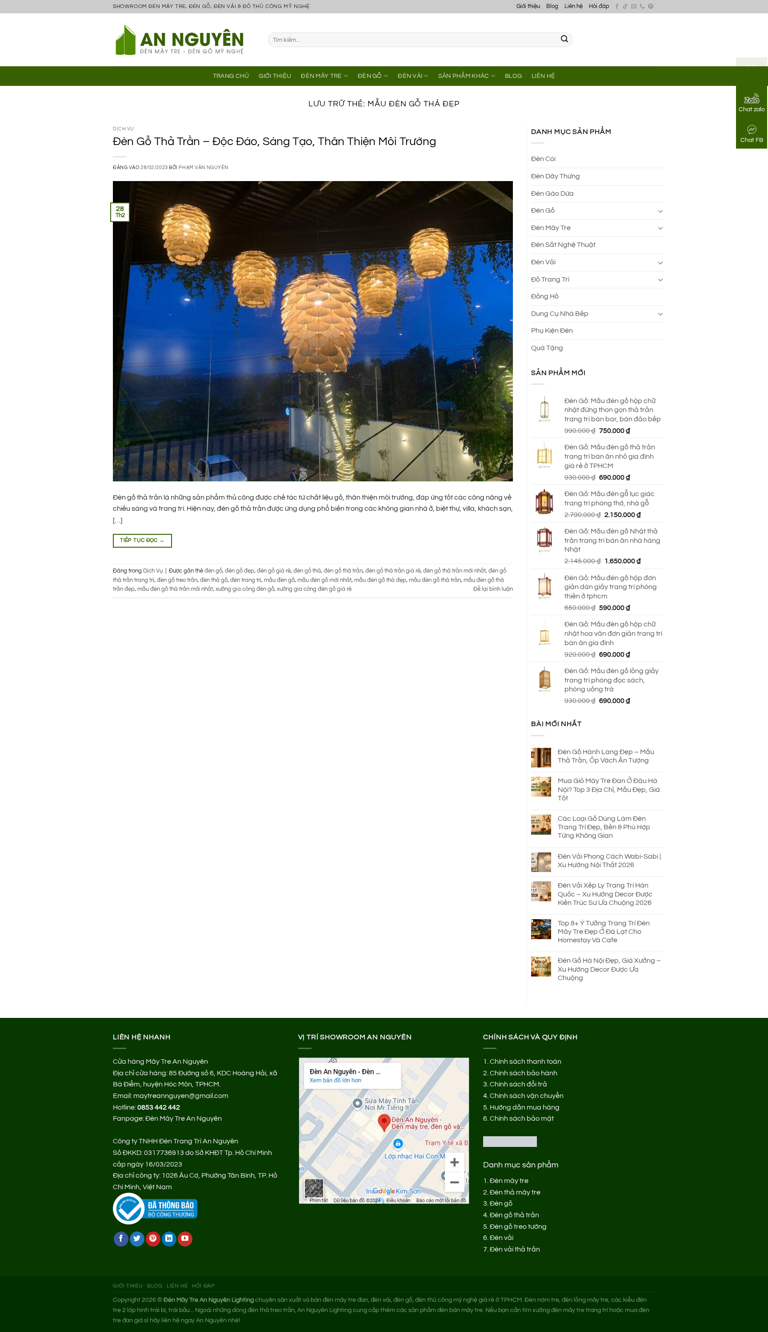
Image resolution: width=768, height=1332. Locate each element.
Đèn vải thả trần (515, 1249)
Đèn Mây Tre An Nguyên (183, 1118)
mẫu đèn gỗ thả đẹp (380, 580)
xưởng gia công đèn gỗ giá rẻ (314, 589)
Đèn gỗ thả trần (514, 1215)
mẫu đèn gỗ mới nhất (324, 580)
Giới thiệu (528, 6)
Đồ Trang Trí (550, 279)
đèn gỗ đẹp (239, 571)
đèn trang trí (245, 580)
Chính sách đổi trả (518, 1084)
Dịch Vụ (123, 128)
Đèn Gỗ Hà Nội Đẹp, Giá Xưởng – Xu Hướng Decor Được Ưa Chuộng (609, 969)
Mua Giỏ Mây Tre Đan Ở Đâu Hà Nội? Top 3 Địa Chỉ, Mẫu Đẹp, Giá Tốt (609, 789)
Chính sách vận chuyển (527, 1095)
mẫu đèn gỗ (279, 580)
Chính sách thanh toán (525, 1061)
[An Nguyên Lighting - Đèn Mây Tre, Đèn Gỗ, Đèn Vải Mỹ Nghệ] (184, 39)
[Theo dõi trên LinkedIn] (169, 1239)
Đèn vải (501, 1237)
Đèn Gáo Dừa (552, 193)
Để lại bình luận (493, 589)
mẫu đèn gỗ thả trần (435, 580)
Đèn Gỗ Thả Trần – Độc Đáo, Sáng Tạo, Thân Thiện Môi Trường (274, 141)
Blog (552, 6)
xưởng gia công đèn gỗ (245, 589)
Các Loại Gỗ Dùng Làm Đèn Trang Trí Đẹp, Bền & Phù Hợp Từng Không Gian (604, 827)
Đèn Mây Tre (321, 76)
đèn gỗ (213, 571)
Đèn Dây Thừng (555, 176)
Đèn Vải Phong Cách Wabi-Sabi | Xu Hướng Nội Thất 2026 (609, 860)
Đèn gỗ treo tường (518, 1226)
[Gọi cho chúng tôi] (642, 7)
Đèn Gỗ (370, 76)
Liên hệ (573, 6)
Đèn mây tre (509, 1180)
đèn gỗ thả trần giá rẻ (392, 571)
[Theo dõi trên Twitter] (137, 1239)
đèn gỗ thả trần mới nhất (454, 571)
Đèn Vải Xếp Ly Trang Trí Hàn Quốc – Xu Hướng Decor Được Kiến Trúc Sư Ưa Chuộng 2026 (605, 894)
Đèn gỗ (501, 1203)
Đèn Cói (543, 158)
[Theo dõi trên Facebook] (617, 7)
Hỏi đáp (599, 6)
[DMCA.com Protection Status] (510, 1141)
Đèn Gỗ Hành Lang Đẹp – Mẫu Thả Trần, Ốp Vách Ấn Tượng (606, 756)
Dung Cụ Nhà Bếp (559, 313)
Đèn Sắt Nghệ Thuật (563, 244)
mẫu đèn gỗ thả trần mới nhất (175, 589)
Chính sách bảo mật (522, 1118)
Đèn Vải (410, 76)
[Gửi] (564, 40)
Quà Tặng (547, 347)
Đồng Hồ (545, 296)
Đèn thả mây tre (515, 1192)
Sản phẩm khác (463, 76)
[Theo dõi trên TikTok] (625, 7)
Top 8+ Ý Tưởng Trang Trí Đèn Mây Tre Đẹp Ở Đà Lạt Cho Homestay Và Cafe (604, 932)
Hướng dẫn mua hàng (525, 1107)
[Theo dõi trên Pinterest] (650, 7)
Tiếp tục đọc (142, 540)
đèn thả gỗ (214, 580)
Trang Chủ (231, 76)
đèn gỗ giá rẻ (274, 571)
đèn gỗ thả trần (343, 571)
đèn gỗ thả (307, 571)
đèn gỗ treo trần (177, 580)
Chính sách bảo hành (523, 1073)
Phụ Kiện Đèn (552, 330)
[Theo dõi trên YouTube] (185, 1239)
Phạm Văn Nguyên (203, 167)
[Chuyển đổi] (660, 211)
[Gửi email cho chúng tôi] (633, 7)
